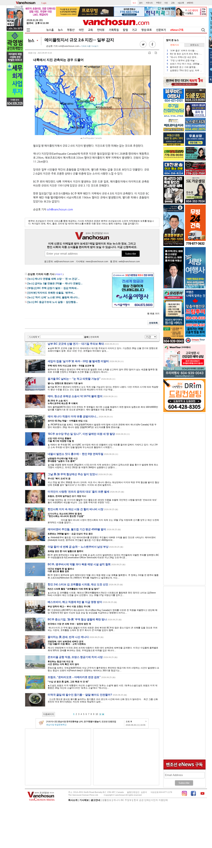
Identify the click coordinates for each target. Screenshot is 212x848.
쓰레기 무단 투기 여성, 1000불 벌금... (184, 64)
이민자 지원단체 (159, 800)
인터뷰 (101, 30)
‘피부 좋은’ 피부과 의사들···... (182, 50)
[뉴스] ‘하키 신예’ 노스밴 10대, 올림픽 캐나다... (53, 297)
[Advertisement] (58, 757)
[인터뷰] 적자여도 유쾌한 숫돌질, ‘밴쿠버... (51, 292)
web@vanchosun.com (129, 261)
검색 (86, 337)
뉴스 (60, 30)
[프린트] (149, 52)
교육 (90, 30)
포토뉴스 (194, 45)
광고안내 (95, 800)
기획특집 (114, 30)
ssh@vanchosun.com (68, 46)
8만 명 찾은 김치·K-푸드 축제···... (184, 54)
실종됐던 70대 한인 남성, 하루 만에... (184, 70)
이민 (81, 30)
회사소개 (73, 800)
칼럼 (125, 30)
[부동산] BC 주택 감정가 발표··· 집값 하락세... (53, 288)
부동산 (71, 30)
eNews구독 (177, 30)
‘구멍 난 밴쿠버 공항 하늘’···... (183, 60)
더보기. (59, 274)
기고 (134, 30)
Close (18, 7)
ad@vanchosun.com (64, 261)
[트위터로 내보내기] (143, 47)
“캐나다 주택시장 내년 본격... (182, 57)
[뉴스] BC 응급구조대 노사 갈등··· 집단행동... (52, 302)
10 (97, 714)
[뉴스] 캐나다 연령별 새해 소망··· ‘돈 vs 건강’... (53, 278)
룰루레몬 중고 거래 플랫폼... (182, 67)
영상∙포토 (146, 30)
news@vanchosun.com (97, 261)
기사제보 (84, 800)
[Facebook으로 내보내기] (152, 47)
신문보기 (161, 30)
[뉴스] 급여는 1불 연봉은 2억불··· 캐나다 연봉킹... (54, 283)
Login (43, 3)
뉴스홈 (50, 30)
